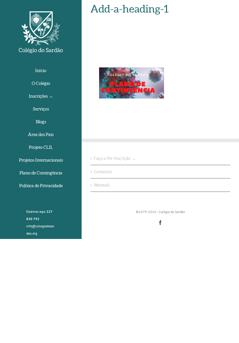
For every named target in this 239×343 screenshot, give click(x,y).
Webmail (102, 185)
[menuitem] (41, 71)
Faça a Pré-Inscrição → (115, 158)
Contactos (103, 171)
